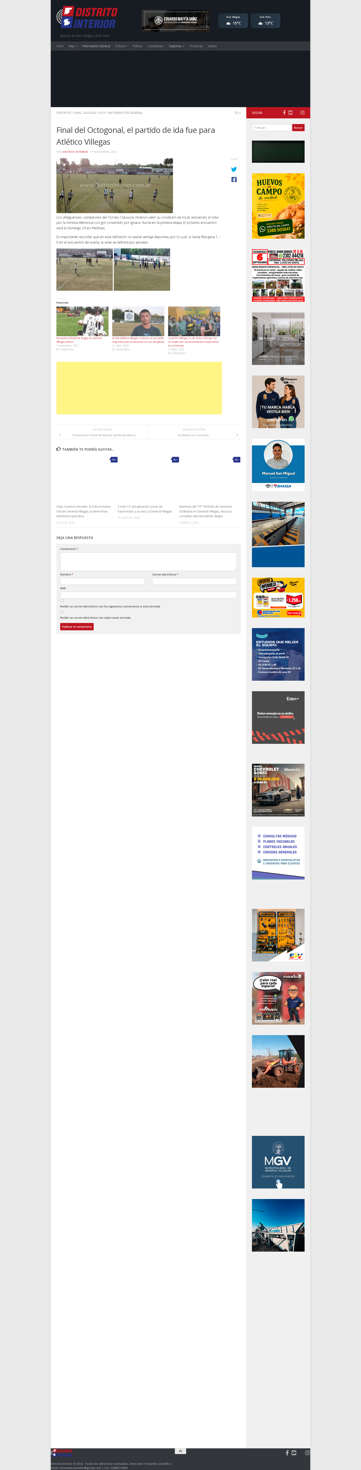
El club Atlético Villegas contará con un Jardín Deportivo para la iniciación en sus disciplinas (138, 340)
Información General (96, 46)
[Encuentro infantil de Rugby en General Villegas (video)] (82, 321)
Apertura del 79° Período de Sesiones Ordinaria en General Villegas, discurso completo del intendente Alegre (205, 511)
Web (63, 588)
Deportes (175, 46)
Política (137, 46)
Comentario (69, 549)
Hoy (71, 46)
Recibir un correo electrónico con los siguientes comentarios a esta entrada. (110, 606)
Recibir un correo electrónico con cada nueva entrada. (95, 617)
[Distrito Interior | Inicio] (87, 18)
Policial (119, 46)
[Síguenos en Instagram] (302, 112)
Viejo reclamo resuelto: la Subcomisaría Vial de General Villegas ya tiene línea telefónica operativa (83, 511)
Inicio (59, 46)
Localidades (155, 46)
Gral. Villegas (85, 113)
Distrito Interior (75, 152)
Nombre (66, 574)
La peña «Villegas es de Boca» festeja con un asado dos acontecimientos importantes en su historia (193, 341)
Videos (212, 46)
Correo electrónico (165, 574)
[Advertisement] (180, 79)
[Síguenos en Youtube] (290, 112)
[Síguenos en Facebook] (284, 112)
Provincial (196, 46)
